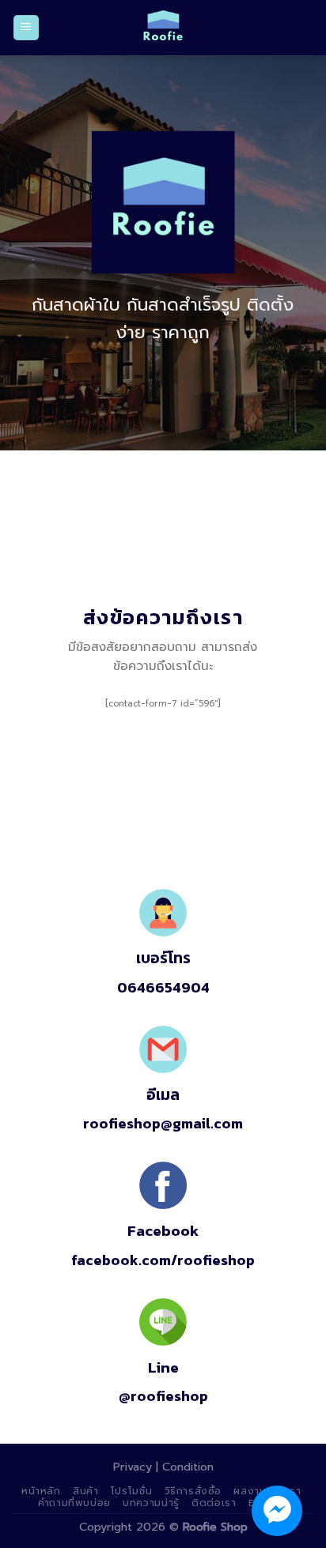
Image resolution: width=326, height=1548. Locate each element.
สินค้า (85, 1491)
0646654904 (163, 987)
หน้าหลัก (41, 1491)
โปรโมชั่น (131, 1491)
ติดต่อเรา (213, 1503)
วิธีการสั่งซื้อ (193, 1491)
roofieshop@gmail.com (163, 1123)
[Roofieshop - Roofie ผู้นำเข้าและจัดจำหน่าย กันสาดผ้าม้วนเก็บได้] (163, 27)
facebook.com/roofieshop (163, 1260)
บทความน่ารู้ (151, 1503)
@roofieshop (163, 1396)
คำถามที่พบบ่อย (74, 1503)
